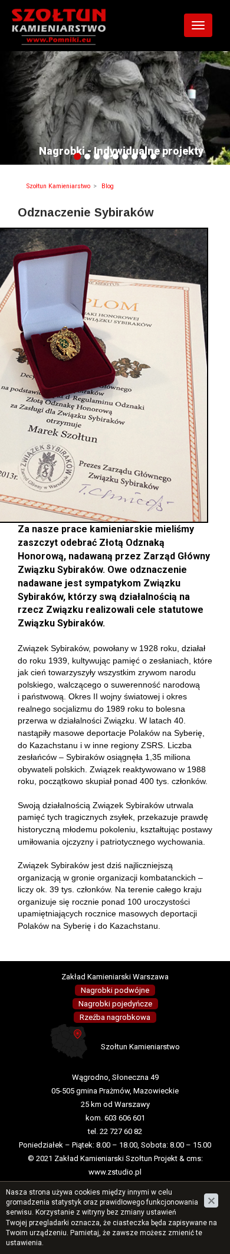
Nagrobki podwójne (115, 990)
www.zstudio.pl (115, 1172)
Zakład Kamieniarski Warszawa (115, 976)
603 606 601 (124, 1117)
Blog (107, 186)
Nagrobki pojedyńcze (115, 1003)
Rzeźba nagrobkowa (115, 1017)
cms (193, 1158)
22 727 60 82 (121, 1131)
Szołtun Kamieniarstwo (58, 186)
